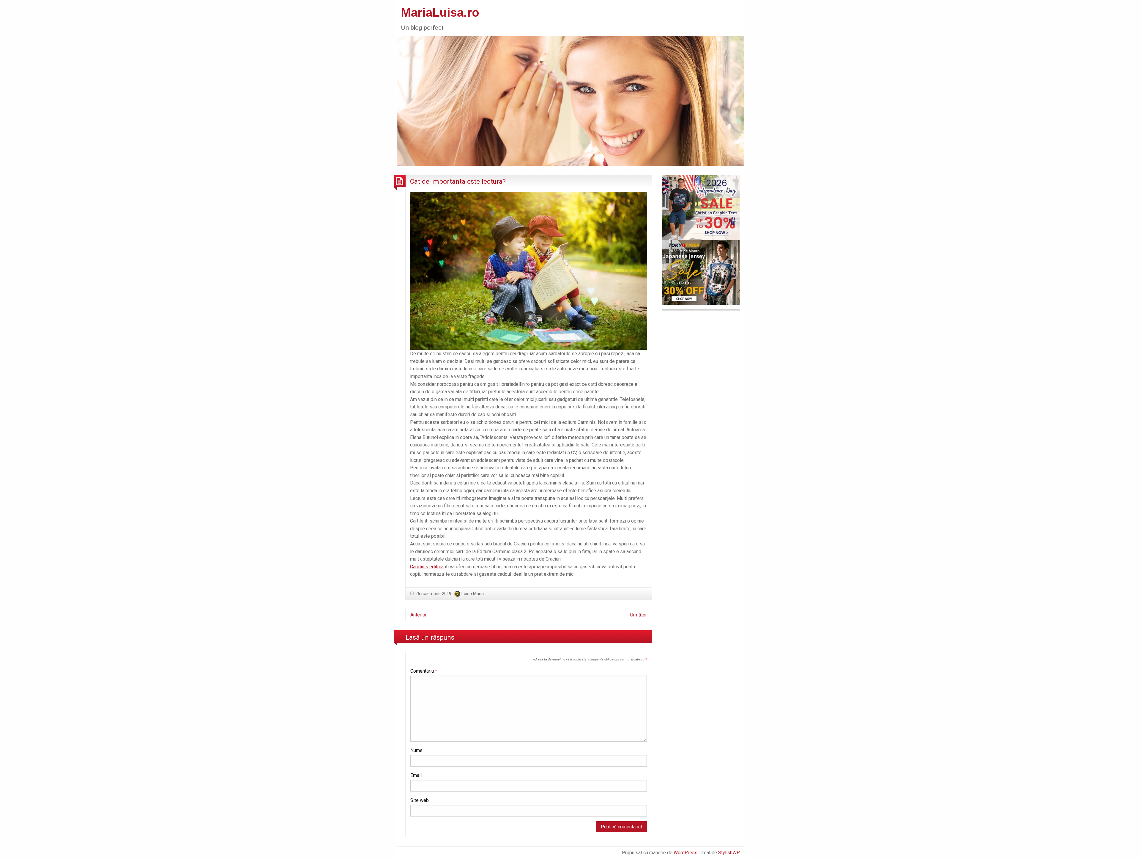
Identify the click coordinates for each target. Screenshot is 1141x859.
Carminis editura (427, 566)
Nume (416, 750)
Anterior (418, 615)
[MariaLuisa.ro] (570, 100)
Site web (419, 800)
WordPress (685, 852)
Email (416, 775)
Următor (638, 615)
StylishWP (729, 852)
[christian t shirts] (701, 207)
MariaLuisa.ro (440, 12)
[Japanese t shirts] (701, 272)
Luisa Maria (472, 593)
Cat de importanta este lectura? (458, 181)
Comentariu (423, 671)
